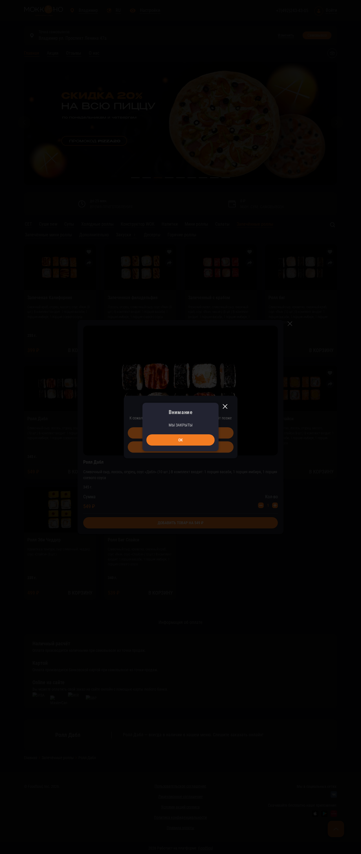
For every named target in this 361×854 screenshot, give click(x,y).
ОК (180, 440)
